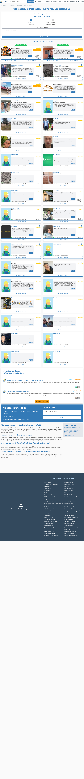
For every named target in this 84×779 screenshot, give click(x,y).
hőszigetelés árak (68, 482)
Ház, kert (5, 5)
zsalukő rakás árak (68, 525)
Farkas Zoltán (14, 83)
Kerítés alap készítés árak (70, 531)
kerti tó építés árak (68, 488)
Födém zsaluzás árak (69, 523)
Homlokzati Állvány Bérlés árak (51, 535)
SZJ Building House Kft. (17, 65)
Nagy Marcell (14, 280)
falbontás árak (47, 515)
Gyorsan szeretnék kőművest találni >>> (42, 37)
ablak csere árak (68, 499)
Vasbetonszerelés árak (69, 521)
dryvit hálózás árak (68, 519)
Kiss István (56, 298)
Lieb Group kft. (15, 315)
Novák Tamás (56, 226)
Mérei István (56, 172)
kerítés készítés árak (49, 527)
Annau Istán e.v (15, 136)
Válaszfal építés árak (49, 509)
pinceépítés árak (48, 495)
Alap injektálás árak (48, 501)
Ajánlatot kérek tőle (32, 60)
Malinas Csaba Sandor (16, 244)
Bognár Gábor (56, 315)
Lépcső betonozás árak (69, 507)
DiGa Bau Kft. (14, 154)
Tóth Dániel (56, 190)
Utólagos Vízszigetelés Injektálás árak (73, 511)
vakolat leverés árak (49, 531)
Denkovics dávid (15, 208)
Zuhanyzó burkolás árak (49, 533)
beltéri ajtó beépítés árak (50, 497)
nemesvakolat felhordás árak (71, 517)
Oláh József (14, 298)
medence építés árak (69, 484)
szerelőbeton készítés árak (50, 521)
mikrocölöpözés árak (69, 533)
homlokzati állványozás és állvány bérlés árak (72, 528)
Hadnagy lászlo (57, 244)
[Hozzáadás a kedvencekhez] (39, 47)
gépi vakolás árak (68, 490)
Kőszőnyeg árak (47, 488)
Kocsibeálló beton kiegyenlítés (18, 392)
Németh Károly (15, 351)
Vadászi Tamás (15, 172)
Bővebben (30, 56)
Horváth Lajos (14, 190)
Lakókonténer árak (68, 503)
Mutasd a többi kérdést (42, 401)
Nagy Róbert (14, 119)
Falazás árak (47, 490)
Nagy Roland (56, 101)
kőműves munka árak (69, 492)
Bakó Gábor (56, 136)
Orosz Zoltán (56, 351)
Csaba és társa (57, 280)
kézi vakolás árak (48, 511)
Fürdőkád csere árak (49, 507)
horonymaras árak (68, 509)
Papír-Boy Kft (14, 226)
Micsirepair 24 (56, 154)
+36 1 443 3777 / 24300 (12, 60)
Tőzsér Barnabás (57, 65)
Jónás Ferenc (56, 47)
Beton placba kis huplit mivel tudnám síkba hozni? (25, 380)
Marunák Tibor (56, 208)
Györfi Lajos (14, 262)
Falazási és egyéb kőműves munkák (72, 430)
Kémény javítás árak (48, 517)
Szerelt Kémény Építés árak (70, 535)
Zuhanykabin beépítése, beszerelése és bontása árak (53, 503)
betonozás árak (68, 486)
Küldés (62, 417)
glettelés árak (47, 482)
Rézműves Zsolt (15, 47)
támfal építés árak (68, 495)
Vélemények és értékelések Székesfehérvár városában (70, 434)
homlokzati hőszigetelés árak (51, 484)
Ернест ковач (56, 333)
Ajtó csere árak (68, 513)
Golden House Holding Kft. (59, 83)
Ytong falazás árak (48, 499)
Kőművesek (13, 5)
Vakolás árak (47, 486)
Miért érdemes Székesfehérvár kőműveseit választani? (70, 432)
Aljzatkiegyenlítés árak (49, 513)
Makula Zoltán (14, 101)
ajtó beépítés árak (48, 523)
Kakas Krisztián (57, 262)
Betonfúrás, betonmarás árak (71, 497)
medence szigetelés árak (70, 501)
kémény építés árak (48, 525)
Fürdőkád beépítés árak (49, 519)
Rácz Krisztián (14, 333)
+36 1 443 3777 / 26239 (54, 60)
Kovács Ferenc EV (57, 119)
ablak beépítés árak (48, 492)
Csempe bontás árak (69, 515)
